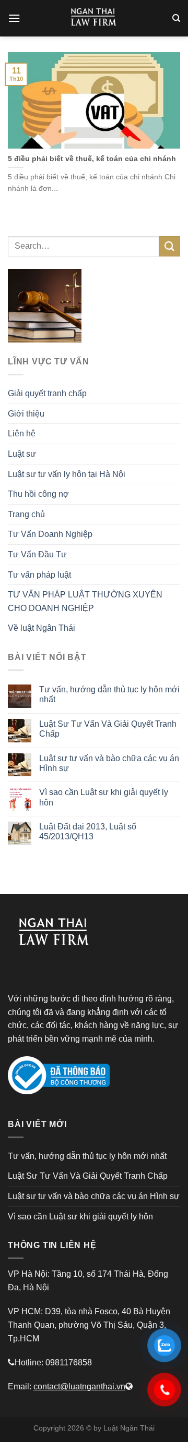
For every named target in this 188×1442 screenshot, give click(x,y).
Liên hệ (22, 433)
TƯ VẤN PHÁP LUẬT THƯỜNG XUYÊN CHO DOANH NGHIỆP (85, 601)
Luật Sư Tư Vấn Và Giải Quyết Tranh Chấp (108, 728)
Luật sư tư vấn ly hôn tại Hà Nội (66, 474)
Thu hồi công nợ (38, 494)
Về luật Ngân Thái (41, 628)
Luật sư (22, 453)
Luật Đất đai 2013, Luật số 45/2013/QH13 (87, 831)
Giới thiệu (26, 413)
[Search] (176, 18)
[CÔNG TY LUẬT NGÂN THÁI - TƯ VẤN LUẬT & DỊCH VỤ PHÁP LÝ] (94, 18)
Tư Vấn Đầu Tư (37, 554)
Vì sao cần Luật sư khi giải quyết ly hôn (103, 797)
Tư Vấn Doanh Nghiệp (50, 534)
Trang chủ (26, 514)
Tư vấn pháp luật (39, 574)
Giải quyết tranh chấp (47, 393)
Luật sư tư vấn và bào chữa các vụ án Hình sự (109, 763)
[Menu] (14, 18)
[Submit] (169, 246)
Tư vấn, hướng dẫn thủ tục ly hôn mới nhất (109, 694)
